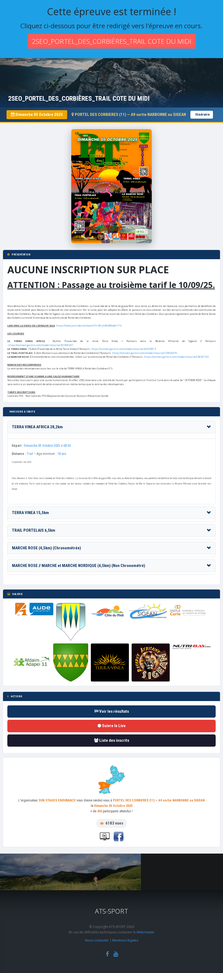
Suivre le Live (113, 725)
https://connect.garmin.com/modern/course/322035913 (123, 349)
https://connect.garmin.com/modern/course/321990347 (40, 345)
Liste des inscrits (113, 740)
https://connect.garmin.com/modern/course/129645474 (144, 353)
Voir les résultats (113, 711)
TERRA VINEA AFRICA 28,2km (37, 426)
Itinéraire (202, 114)
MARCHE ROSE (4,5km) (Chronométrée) (46, 548)
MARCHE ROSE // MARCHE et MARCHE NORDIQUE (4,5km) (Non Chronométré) (78, 565)
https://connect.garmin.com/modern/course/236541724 (176, 357)
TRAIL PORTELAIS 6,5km (33, 530)
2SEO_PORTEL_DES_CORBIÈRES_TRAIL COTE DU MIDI (111, 41)
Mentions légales (125, 940)
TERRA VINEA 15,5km (30, 512)
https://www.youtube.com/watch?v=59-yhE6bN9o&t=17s (89, 325)
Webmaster (145, 932)
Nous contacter (97, 940)
